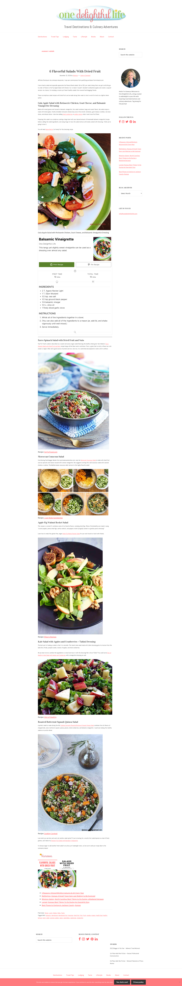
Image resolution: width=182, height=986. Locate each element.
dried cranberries (67, 114)
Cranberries (62, 655)
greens (93, 915)
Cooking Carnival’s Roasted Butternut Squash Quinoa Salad (77, 725)
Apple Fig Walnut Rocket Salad (71, 534)
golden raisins (78, 114)
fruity (84, 915)
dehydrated (54, 915)
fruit (81, 915)
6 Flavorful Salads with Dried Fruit (75, 71)
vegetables (66, 918)
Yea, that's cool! (122, 982)
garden (89, 915)
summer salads (54, 918)
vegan (61, 918)
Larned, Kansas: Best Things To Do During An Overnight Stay (65, 902)
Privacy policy (138, 982)
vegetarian (73, 918)
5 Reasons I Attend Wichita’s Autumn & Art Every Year (63, 893)
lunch (44, 918)
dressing (70, 915)
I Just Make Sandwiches (53, 518)
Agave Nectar (49, 129)
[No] (180, 982)
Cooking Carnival (50, 833)
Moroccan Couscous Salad (88, 460)
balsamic (48, 915)
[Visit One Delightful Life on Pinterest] (130, 122)
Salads (55, 913)
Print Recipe (58, 265)
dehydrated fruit (62, 915)
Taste (63, 913)
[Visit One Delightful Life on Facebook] (120, 122)
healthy (105, 915)
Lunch (50, 913)
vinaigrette (80, 918)
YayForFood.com (50, 452)
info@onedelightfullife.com (128, 214)
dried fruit (76, 915)
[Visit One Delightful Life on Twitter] (127, 122)
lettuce (40, 918)
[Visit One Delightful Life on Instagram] (123, 122)
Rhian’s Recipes (50, 637)
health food (99, 915)
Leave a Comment (85, 75)
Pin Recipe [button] (94, 265)
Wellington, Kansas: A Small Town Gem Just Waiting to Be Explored (68, 896)
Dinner (46, 913)
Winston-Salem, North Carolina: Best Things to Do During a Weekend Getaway (73, 899)
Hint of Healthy (50, 717)
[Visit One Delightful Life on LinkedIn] (134, 122)
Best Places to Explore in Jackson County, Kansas (61, 905)
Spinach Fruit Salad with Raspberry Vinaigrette (64, 841)
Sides (59, 913)
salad (47, 918)
